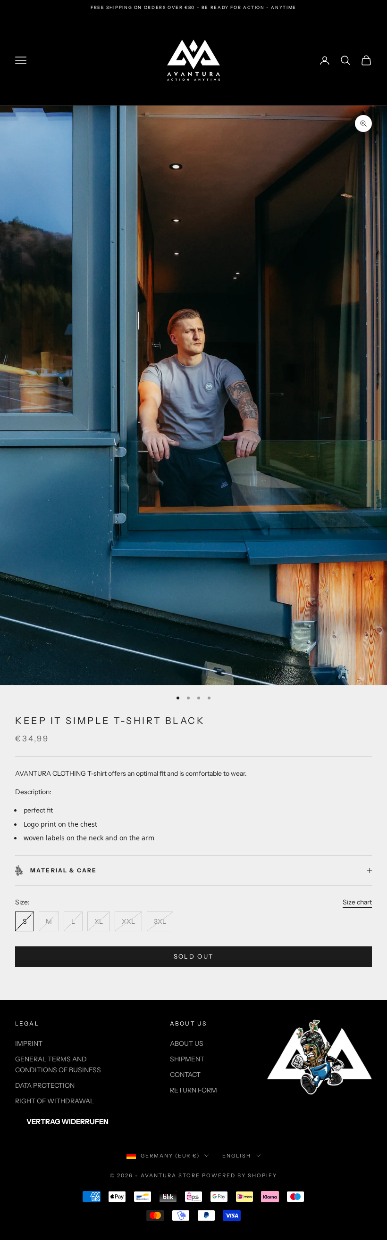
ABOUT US (186, 1043)
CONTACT (185, 1074)
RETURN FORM (193, 1090)
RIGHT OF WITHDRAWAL (54, 1101)
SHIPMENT (187, 1059)
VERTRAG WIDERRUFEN (67, 1121)
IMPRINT (28, 1043)
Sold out (194, 956)
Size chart (357, 902)
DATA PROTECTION (45, 1085)
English (236, 1155)
